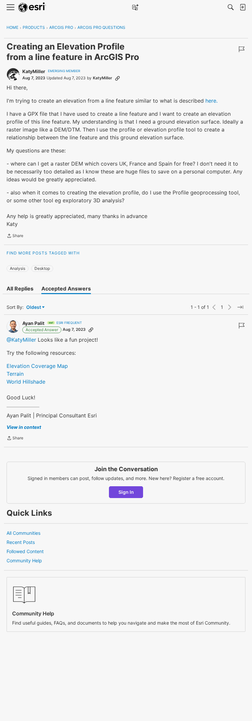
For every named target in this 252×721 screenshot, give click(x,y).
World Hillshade (26, 381)
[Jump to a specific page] (240, 307)
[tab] (20, 288)
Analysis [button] (17, 268)
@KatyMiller (21, 339)
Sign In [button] (126, 492)
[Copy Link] (117, 78)
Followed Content (25, 551)
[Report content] (241, 49)
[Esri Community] (32, 7)
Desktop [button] (42, 268)
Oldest (34, 307)
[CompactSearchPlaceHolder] (231, 7)
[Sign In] (242, 7)
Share (15, 236)
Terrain (15, 374)
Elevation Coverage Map (37, 366)
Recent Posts (21, 542)
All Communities (23, 533)
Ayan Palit (33, 323)
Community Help (24, 560)
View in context (24, 427)
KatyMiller (33, 71)
